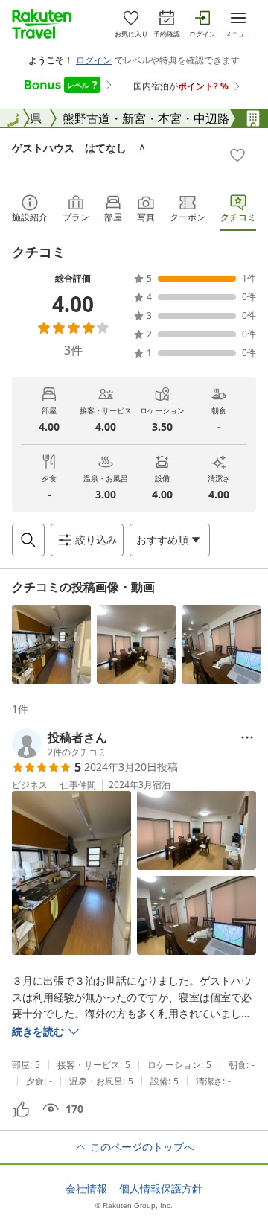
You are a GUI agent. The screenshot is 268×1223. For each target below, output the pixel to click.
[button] (51, 644)
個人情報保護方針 (160, 1189)
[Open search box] (28, 540)
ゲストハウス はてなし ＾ (79, 148)
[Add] (237, 155)
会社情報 (86, 1189)
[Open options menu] (247, 737)
